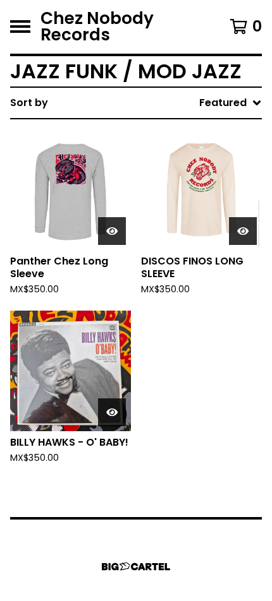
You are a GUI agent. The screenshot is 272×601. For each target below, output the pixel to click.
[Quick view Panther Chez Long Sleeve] (112, 231)
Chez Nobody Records (97, 27)
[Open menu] (20, 26)
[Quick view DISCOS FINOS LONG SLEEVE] (243, 231)
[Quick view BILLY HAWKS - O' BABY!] (112, 412)
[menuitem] (136, 103)
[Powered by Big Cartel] (136, 566)
